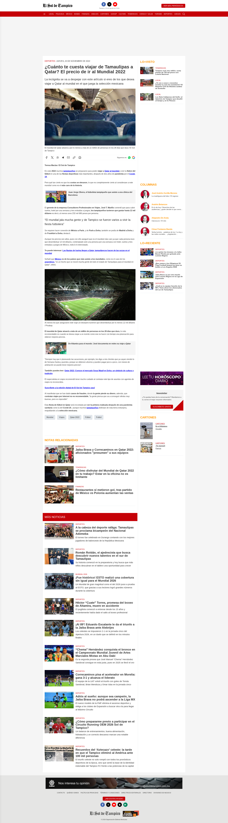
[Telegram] (63, 157)
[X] (109, 4)
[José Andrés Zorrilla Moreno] (145, 194)
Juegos (177, 14)
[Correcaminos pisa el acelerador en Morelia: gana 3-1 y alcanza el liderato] (59, 679)
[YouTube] (115, 4)
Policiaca (60, 14)
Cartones (104, 14)
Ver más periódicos (173, 6)
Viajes (61, 417)
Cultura (122, 14)
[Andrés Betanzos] (145, 207)
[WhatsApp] (57, 157)
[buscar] (183, 14)
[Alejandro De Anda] (145, 219)
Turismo (158, 14)
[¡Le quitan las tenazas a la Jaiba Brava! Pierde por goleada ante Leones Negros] (146, 252)
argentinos (49, 262)
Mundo (77, 14)
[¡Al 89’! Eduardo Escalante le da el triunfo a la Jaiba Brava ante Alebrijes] (59, 631)
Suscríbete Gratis (162, 407)
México (69, 14)
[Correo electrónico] (68, 157)
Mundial (50, 417)
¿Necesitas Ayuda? (114, 799)
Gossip (114, 14)
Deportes (168, 14)
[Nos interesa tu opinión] (114, 783)
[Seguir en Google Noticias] (133, 158)
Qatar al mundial (112, 171)
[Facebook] (104, 4)
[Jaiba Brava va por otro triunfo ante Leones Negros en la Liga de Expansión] (146, 275)
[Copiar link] (74, 157)
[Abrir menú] (44, 14)
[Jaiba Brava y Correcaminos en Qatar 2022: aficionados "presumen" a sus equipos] (59, 454)
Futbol (99, 417)
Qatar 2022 (74, 417)
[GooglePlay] (125, 805)
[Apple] (120, 805)
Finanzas (85, 14)
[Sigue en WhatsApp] (129, 158)
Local (51, 14)
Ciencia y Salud (146, 14)
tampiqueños (92, 408)
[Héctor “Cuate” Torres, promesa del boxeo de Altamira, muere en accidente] (59, 607)
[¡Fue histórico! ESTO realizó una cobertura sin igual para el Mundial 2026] (59, 584)
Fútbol (87, 417)
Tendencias (133, 14)
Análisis (94, 14)
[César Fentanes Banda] (145, 231)
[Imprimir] (80, 157)
